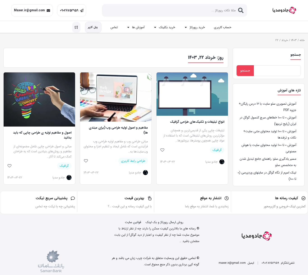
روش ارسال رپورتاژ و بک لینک (164, 222)
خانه (302, 40)
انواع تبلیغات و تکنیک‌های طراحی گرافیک (197, 121)
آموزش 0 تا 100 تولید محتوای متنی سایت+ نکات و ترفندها (269, 134)
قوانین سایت (133, 222)
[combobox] (174, 10)
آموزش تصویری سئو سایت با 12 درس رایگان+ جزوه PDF (267, 107)
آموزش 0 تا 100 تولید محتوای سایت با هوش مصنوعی (268, 148)
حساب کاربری (222, 27)
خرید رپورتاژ (197, 27)
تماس (114, 27)
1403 (294, 40)
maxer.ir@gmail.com (232, 263)
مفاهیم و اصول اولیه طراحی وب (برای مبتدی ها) (118, 130)
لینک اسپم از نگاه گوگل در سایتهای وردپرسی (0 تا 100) (267, 175)
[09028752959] (81, 10)
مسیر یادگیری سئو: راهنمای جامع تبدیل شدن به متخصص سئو (268, 162)
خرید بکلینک (167, 27)
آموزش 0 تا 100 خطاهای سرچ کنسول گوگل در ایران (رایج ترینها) (268, 120)
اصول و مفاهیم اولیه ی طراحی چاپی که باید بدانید (42, 135)
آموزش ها (138, 27)
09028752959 (69, 10)
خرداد (284, 40)
